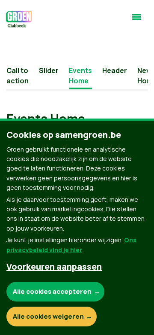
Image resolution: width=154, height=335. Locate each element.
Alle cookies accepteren (52, 291)
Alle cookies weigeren (48, 316)
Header (114, 70)
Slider (49, 70)
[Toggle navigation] (136, 20)
